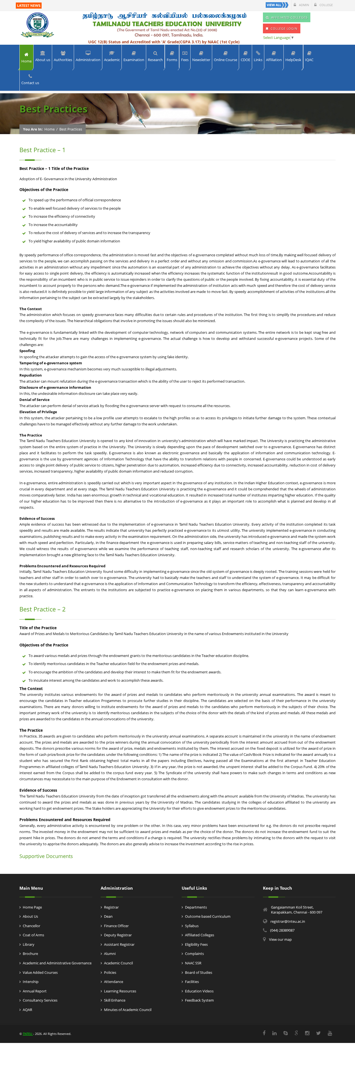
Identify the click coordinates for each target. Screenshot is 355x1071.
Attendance (113, 981)
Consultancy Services (40, 1000)
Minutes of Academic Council (127, 1009)
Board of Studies (198, 972)
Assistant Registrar (119, 944)
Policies (110, 972)
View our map (280, 939)
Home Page (32, 907)
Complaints (194, 953)
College (326, 5)
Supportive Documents (46, 856)
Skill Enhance (114, 1000)
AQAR (27, 1009)
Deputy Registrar (118, 934)
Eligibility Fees (196, 944)
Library (28, 944)
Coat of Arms (33, 934)
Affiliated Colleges (199, 934)
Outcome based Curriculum (207, 916)
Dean (108, 916)
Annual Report (35, 991)
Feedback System (199, 1000)
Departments (196, 907)
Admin (303, 5)
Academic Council (118, 962)
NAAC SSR (193, 962)
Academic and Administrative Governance (57, 962)
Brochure (30, 953)
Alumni (110, 953)
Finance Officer (116, 925)
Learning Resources (120, 991)
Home (49, 129)
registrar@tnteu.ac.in (287, 921)
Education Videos (199, 991)
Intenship (31, 981)
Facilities (192, 981)
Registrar (111, 907)
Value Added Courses (40, 972)
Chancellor (31, 925)
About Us (30, 916)
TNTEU (28, 1034)
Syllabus (192, 925)
